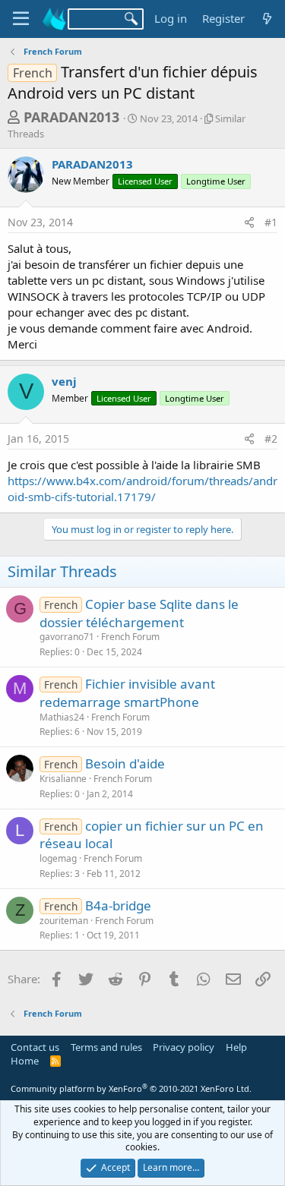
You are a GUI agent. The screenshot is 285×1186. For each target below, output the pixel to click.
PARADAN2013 (71, 117)
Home (25, 1061)
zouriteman (64, 920)
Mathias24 (62, 717)
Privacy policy (183, 1047)
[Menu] (21, 19)
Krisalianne (63, 778)
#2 (270, 438)
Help (236, 1047)
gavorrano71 (67, 636)
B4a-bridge (118, 905)
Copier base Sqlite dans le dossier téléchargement (139, 613)
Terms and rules (106, 1047)
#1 (270, 222)
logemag (58, 858)
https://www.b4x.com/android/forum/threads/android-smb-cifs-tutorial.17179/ (142, 488)
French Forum (130, 636)
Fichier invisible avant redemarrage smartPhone (127, 693)
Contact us (35, 1047)
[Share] (249, 222)
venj (64, 381)
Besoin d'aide (125, 763)
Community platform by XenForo (131, 1088)
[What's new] (267, 19)
